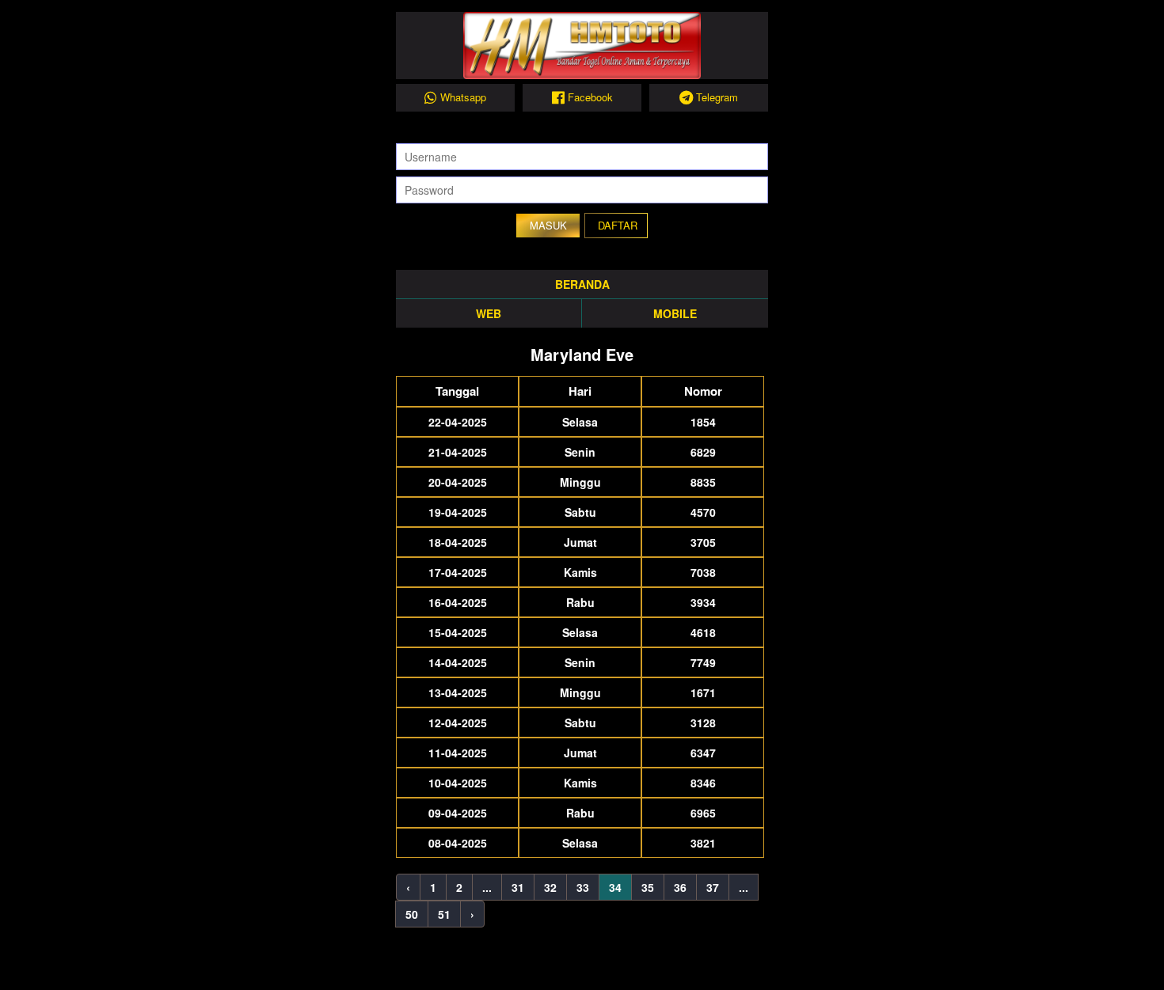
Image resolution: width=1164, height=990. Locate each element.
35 (647, 887)
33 (582, 887)
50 (411, 914)
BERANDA (582, 284)
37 (712, 887)
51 (444, 914)
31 (518, 887)
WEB (488, 313)
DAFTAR (617, 225)
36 (680, 887)
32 (550, 887)
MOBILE (675, 313)
